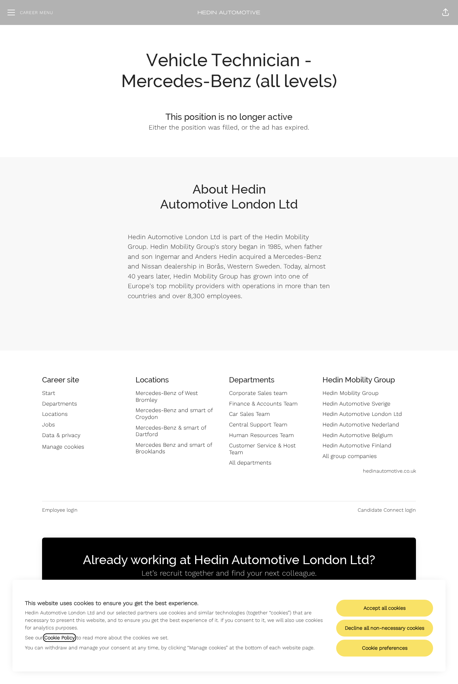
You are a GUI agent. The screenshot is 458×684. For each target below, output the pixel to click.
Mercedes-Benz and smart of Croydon (174, 413)
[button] (445, 12)
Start (48, 393)
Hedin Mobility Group (350, 393)
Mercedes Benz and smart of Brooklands (174, 448)
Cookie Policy (59, 638)
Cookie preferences (385, 648)
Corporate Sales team (258, 393)
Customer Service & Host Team (262, 448)
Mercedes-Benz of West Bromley (167, 396)
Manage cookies (63, 446)
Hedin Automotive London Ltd (362, 414)
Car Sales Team (249, 414)
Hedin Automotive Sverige (356, 403)
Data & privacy (61, 435)
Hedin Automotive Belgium (357, 435)
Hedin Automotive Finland (356, 445)
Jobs (48, 424)
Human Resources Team (261, 435)
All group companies (349, 456)
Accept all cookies (385, 608)
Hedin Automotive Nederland (360, 424)
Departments (59, 403)
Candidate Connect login (387, 510)
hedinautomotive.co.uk (389, 471)
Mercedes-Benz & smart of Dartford (171, 431)
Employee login (60, 510)
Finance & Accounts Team (263, 403)
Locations (55, 414)
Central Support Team (258, 424)
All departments (250, 462)
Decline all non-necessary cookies (384, 628)
